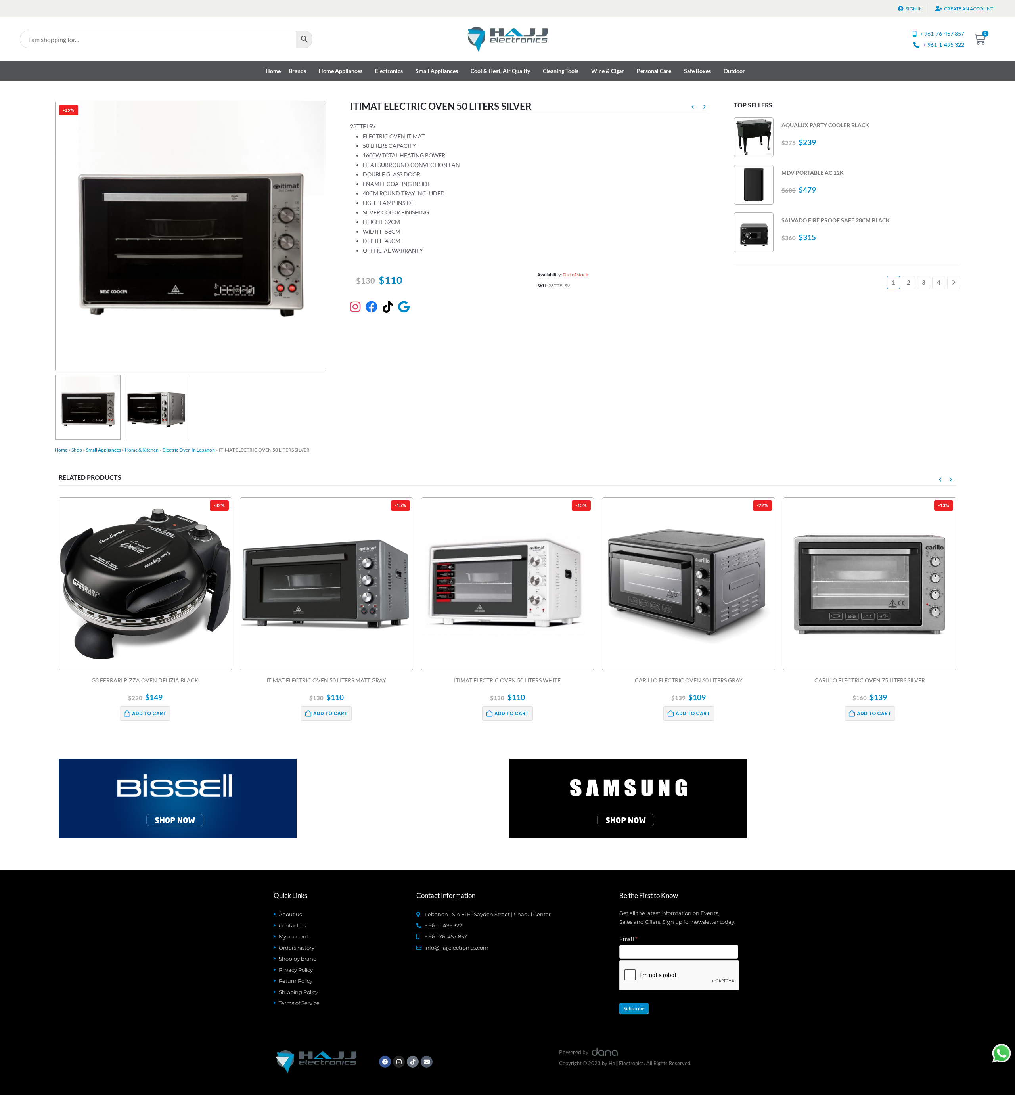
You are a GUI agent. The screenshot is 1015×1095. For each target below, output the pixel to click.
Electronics (389, 70)
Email (628, 938)
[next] (704, 107)
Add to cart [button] (149, 713)
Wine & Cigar (607, 70)
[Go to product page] (754, 137)
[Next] (953, 282)
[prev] (692, 107)
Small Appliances (437, 70)
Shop (76, 450)
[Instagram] (399, 1062)
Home (273, 70)
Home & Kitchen (142, 450)
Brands (297, 70)
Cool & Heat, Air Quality (500, 70)
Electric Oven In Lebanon (189, 450)
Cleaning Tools (560, 70)
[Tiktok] (413, 1062)
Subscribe (634, 1008)
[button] (57, 236)
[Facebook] (385, 1062)
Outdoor (734, 70)
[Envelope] (427, 1062)
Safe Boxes (697, 70)
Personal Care (654, 70)
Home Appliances (340, 70)
